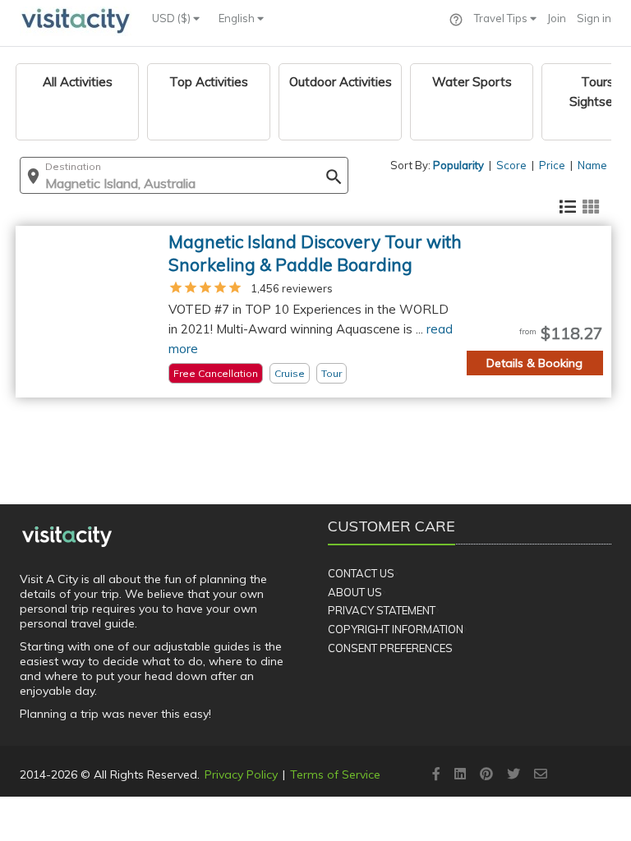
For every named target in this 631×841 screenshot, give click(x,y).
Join (556, 18)
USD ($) (172, 18)
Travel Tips (502, 18)
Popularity (458, 165)
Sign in (594, 18)
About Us (355, 592)
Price (552, 165)
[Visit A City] (67, 536)
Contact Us (361, 573)
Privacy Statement (381, 610)
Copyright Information (395, 629)
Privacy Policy (241, 774)
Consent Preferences (390, 648)
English (238, 18)
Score (511, 165)
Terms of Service (335, 774)
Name (592, 165)
